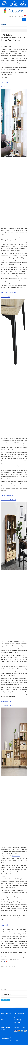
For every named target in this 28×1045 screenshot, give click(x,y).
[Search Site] (24, 19)
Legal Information (17, 1022)
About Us (3, 1017)
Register (21, 16)
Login (16, 16)
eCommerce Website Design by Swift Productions (11, 1040)
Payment (16, 1016)
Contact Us (10, 16)
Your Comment (4, 973)
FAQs (15, 1023)
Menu (5, 24)
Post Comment (5, 999)
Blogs (2, 1019)
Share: (2, 961)
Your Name (3, 989)
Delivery (16, 1017)
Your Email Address (5, 994)
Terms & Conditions (18, 1020)
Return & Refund (17, 1019)
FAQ (4, 16)
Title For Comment (5, 968)
